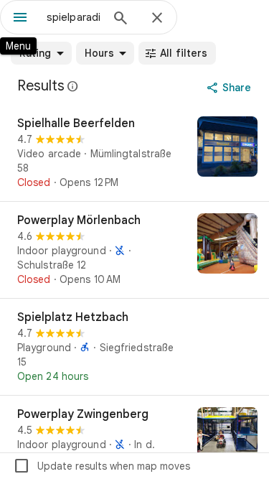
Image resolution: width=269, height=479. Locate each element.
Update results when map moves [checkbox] (101, 466)
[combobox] (73, 17)
